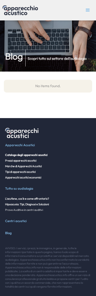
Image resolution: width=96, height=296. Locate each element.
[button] (88, 10)
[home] (19, 10)
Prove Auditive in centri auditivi (24, 209)
